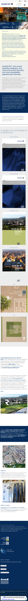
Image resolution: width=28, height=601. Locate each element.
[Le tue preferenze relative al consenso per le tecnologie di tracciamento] (25, 598)
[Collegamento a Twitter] (21, 594)
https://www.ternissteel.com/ (9, 35)
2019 (14, 315)
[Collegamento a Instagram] (24, 594)
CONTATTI (20, 3)
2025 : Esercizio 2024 (14, 136)
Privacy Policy (3, 565)
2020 (14, 284)
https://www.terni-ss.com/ (13, 34)
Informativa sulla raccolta (8, 599)
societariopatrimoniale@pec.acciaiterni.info (9, 531)
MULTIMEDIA (19, 4)
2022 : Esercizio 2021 (14, 247)
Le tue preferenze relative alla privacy (14, 597)
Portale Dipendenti (10, 551)
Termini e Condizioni (4, 572)
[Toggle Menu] (25, 5)
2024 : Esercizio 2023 (14, 173)
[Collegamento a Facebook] (19, 594)
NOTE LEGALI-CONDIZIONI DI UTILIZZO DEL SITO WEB (11, 561)
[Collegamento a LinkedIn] (26, 594)
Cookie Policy (3, 569)
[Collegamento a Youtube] (23, 594)
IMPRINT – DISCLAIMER (5, 559)
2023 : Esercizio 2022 (14, 210)
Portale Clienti (9, 550)
